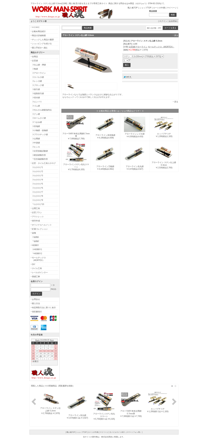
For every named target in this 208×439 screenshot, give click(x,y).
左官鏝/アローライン (138, 47)
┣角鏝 (35, 69)
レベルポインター (40, 272)
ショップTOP (145, 8)
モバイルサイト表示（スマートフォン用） (125, 432)
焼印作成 (36, 221)
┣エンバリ (37, 102)
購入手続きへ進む (40, 48)
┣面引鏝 (36, 89)
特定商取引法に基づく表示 (44, 307)
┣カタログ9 (37, 200)
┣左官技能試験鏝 (40, 151)
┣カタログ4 (37, 180)
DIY (33, 264)
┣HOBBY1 (37, 249)
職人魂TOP (133, 8)
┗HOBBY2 (37, 253)
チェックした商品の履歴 (43, 39)
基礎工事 (36, 276)
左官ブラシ (37, 212)
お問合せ (36, 299)
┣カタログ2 (37, 171)
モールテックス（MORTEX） (161, 47)
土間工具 (36, 208)
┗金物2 (35, 241)
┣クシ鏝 (36, 114)
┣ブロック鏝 (38, 85)
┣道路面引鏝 (38, 93)
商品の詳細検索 (39, 35)
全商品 (35, 56)
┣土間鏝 (36, 138)
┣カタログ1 (37, 167)
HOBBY (35, 245)
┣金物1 (35, 237)
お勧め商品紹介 (39, 31)
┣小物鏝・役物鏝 (40, 130)
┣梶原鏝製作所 (39, 155)
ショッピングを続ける (42, 43)
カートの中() (159, 8)
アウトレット (38, 216)
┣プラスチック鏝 (40, 134)
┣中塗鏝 (36, 143)
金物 (34, 233)
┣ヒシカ (36, 147)
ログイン (163, 21)
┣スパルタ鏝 (38, 77)
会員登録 (173, 21)
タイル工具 (37, 268)
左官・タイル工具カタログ (44, 163)
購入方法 (36, 303)
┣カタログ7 (37, 192)
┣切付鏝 (36, 97)
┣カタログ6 (37, 188)
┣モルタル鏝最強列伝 (42, 110)
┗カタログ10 (38, 204)
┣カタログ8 (37, 196)
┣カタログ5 (37, 184)
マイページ (172, 8)
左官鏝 (35, 61)
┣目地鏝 (36, 126)
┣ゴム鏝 (36, 106)
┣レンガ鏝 (37, 81)
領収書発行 (37, 312)
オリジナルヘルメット (42, 225)
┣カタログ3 (37, 175)
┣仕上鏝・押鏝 (39, 65)
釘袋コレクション (40, 229)
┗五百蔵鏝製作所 (40, 159)
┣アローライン (39, 73)
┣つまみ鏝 (37, 122)
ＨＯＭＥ (36, 27)
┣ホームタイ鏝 (39, 118)
